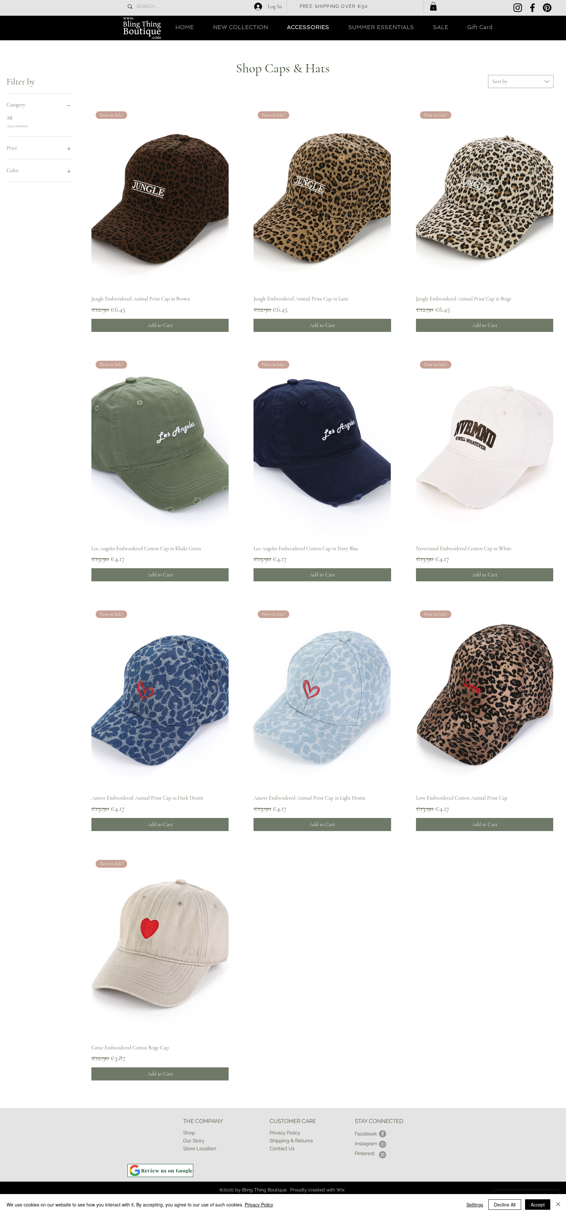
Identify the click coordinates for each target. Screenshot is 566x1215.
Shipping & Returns (291, 1141)
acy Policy (289, 1133)
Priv (274, 1133)
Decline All (505, 1204)
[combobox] (521, 81)
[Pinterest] (547, 7)
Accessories (17, 126)
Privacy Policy (259, 1204)
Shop (189, 1133)
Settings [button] (474, 1204)
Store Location (199, 1149)
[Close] (558, 1204)
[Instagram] (517, 7)
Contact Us (282, 1149)
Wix (340, 1189)
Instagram (366, 1144)
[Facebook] (532, 7)
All (9, 118)
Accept (538, 1204)
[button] (433, 6)
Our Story (193, 1141)
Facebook (366, 1134)
